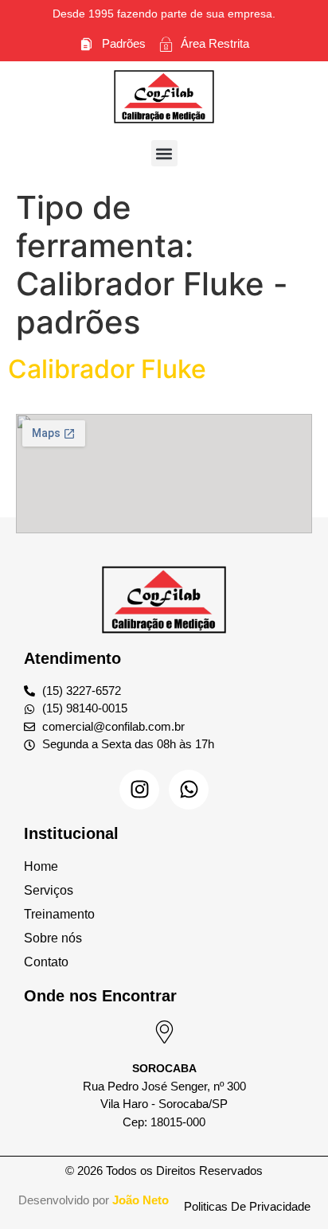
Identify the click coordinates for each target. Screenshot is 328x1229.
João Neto (140, 1200)
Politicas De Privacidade (247, 1206)
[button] (164, 153)
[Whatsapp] (189, 790)
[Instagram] (139, 790)
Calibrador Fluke (107, 368)
